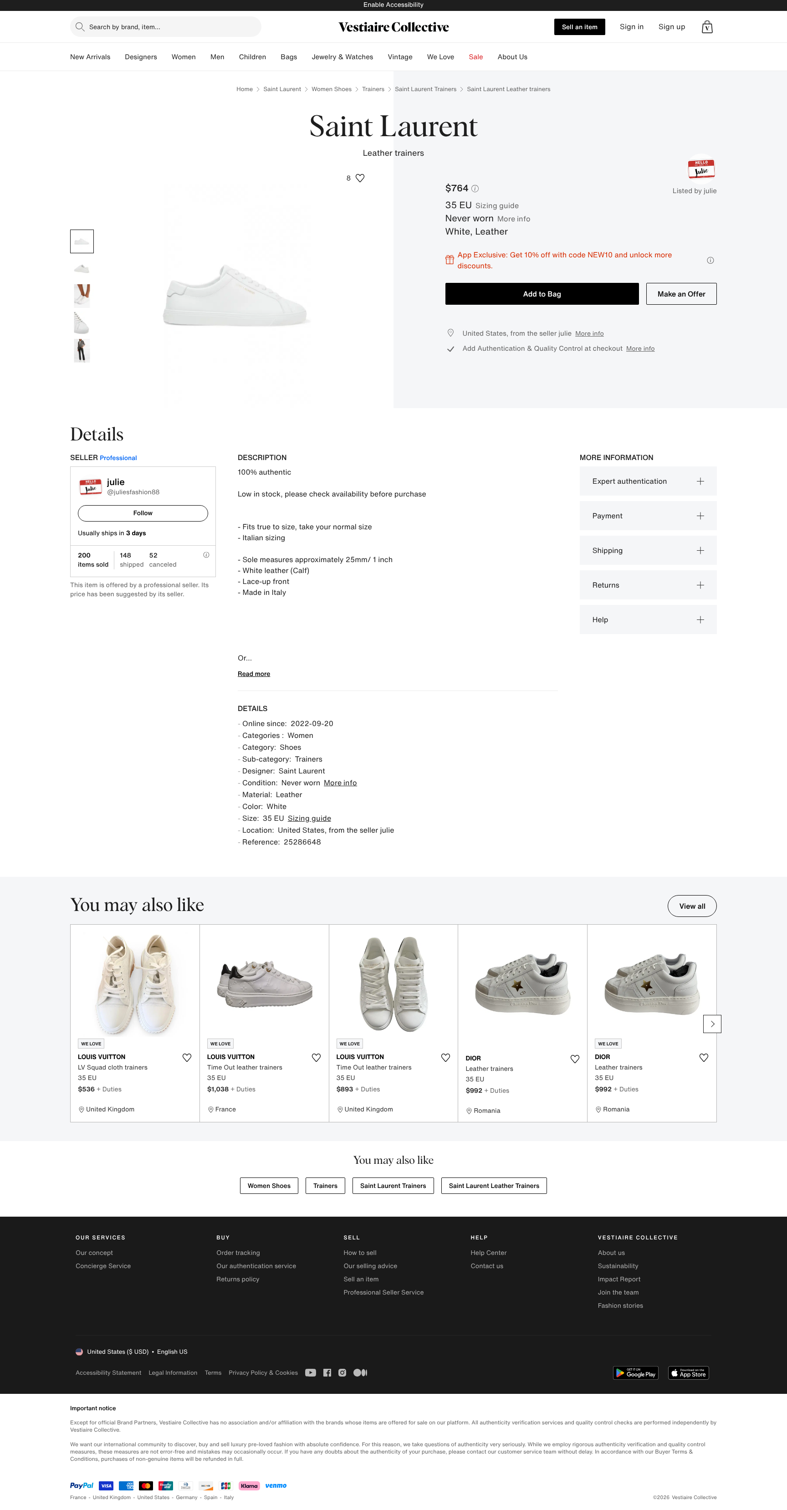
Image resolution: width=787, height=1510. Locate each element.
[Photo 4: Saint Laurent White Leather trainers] (82, 323)
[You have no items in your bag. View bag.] (707, 26)
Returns (606, 584)
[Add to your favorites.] (187, 1057)
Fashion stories (620, 1305)
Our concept (94, 1253)
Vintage (400, 57)
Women (184, 57)
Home (244, 89)
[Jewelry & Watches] (380, 57)
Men (217, 57)
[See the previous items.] (75, 1024)
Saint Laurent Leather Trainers (494, 1186)
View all (692, 906)
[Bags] (304, 57)
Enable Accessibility (393, 5)
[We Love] (461, 57)
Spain (211, 1497)
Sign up (672, 26)
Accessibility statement (108, 1372)
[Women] (203, 57)
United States (154, 1497)
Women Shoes (332, 89)
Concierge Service (103, 1266)
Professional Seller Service (383, 1292)
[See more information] (710, 260)
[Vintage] (420, 57)
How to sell (359, 1253)
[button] (707, 26)
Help (600, 619)
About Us (512, 57)
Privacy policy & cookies (263, 1372)
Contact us (487, 1266)
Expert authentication (630, 481)
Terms (212, 1372)
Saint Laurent (282, 89)
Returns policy (237, 1279)
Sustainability (618, 1266)
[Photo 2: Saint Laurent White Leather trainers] (82, 269)
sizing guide (497, 205)
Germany (187, 1497)
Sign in (632, 26)
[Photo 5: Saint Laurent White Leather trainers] (82, 351)
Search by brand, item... (124, 26)
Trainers (373, 89)
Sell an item (580, 26)
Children (252, 57)
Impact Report (619, 1279)
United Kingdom (112, 1497)
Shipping (608, 550)
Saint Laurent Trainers (425, 89)
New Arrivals (90, 57)
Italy (229, 1497)
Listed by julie (695, 190)
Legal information (172, 1372)
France (78, 1497)
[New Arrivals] (117, 57)
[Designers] (164, 57)
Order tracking (238, 1253)
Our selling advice (370, 1266)
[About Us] (534, 57)
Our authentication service (256, 1266)
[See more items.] (712, 1024)
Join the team (618, 1292)
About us (611, 1253)
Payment (608, 515)
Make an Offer (681, 293)
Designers (141, 57)
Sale (476, 57)
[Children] (273, 57)
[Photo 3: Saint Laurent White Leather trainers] (82, 296)
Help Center (489, 1253)
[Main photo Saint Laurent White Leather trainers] (82, 241)
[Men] (231, 57)
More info (514, 218)
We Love (441, 57)
